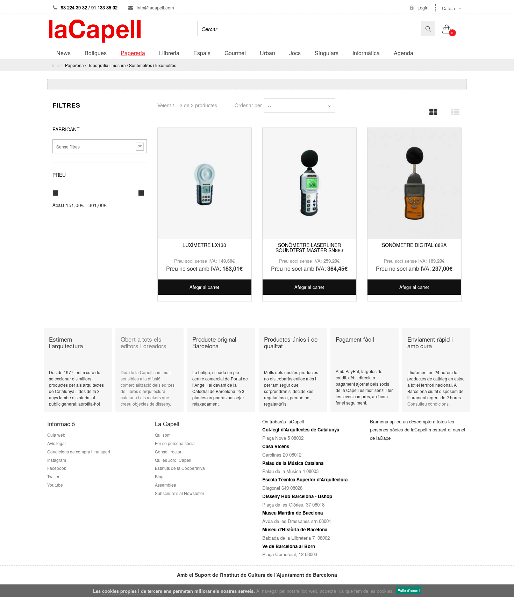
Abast (58, 205)
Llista (453, 110)
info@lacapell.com (154, 7)
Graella (431, 110)
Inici (56, 65)
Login (422, 8)
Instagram (56, 460)
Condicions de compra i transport (78, 451)
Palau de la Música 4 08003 (290, 471)
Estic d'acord (409, 590)
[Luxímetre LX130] (204, 183)
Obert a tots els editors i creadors (143, 342)
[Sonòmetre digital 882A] (414, 183)
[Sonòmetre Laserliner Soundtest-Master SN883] (309, 183)
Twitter (53, 476)
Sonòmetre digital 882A (414, 244)
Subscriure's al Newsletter (179, 493)
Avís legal (56, 443)
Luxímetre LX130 (204, 244)
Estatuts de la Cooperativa (180, 468)
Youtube (55, 485)
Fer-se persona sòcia (176, 443)
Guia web (56, 435)
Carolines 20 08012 (281, 454)
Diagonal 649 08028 (282, 488)
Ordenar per (248, 105)
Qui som (163, 435)
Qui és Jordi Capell (173, 460)
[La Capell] (95, 30)
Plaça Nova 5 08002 (283, 438)
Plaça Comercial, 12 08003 (289, 554)
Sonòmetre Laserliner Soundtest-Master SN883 (309, 247)
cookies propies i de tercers (132, 591)
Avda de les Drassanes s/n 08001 (296, 521)
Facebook (56, 468)
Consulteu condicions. (428, 404)
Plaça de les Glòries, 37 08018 (293, 504)
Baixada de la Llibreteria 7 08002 (296, 537)
